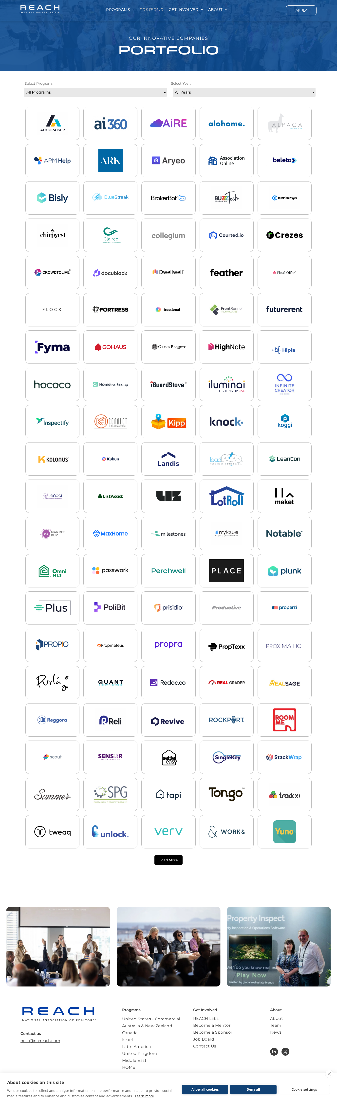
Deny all (253, 1089)
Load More (168, 860)
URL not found (110, 394)
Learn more (144, 1096)
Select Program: (39, 83)
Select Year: (181, 83)
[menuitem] (120, 10)
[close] (329, 1074)
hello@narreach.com (40, 1040)
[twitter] (285, 1052)
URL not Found (168, 505)
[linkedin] (274, 1052)
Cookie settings (304, 1089)
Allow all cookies (205, 1089)
